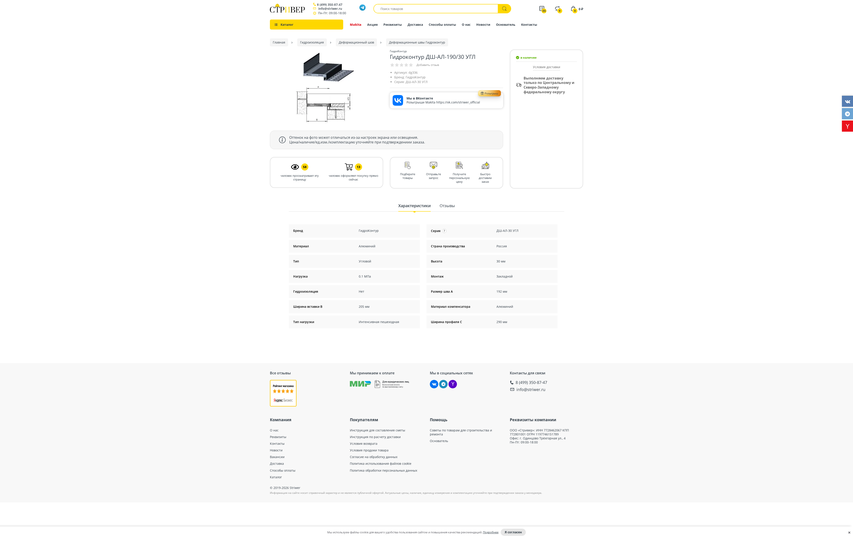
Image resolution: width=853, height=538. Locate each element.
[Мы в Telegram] (443, 384)
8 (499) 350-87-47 (329, 5)
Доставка (415, 24)
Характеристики (414, 205)
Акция (372, 24)
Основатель (505, 24)
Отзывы (447, 205)
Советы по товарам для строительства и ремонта (461, 432)
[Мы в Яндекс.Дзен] (452, 384)
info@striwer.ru (330, 8)
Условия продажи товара (369, 450)
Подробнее (490, 532)
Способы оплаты (442, 24)
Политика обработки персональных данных (383, 470)
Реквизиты (392, 24)
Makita (355, 24)
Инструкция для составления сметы (377, 430)
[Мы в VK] (434, 384)
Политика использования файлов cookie (380, 464)
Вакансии (277, 457)
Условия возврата (363, 444)
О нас (466, 24)
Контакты (529, 24)
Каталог (276, 477)
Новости (483, 24)
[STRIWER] (287, 11)
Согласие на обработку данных (373, 457)
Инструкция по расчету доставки (375, 437)
